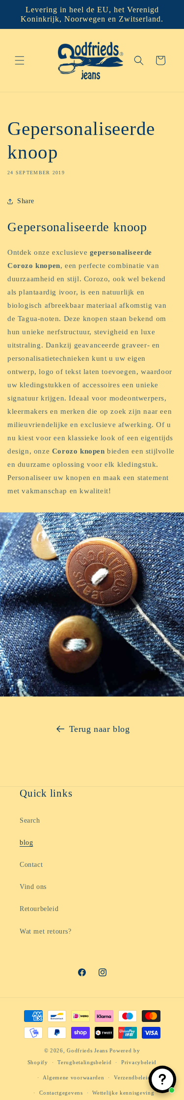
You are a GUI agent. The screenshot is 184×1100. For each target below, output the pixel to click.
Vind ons (33, 886)
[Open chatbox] (162, 1079)
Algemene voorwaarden (73, 1077)
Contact (31, 864)
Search (30, 820)
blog (26, 842)
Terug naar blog (99, 729)
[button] (19, 60)
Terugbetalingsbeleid (84, 1062)
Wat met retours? (46, 931)
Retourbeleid (39, 908)
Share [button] (25, 201)
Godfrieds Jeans (87, 1050)
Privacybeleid (139, 1062)
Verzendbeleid (132, 1077)
